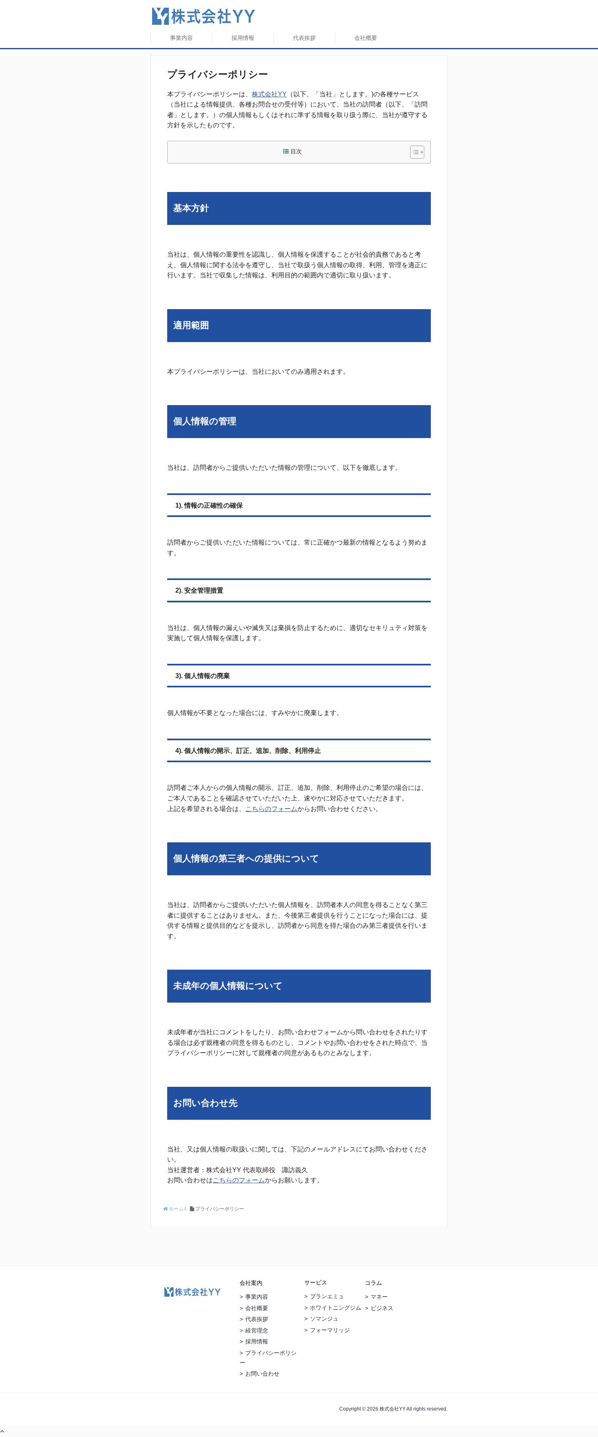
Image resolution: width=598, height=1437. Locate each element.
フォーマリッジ (330, 1330)
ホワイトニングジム (335, 1307)
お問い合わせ (262, 1373)
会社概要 (365, 38)
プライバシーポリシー (268, 1358)
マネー (379, 1296)
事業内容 (181, 38)
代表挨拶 (304, 38)
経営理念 (256, 1330)
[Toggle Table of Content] (413, 152)
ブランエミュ (327, 1296)
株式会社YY (269, 94)
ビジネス (382, 1308)
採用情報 (242, 38)
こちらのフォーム (271, 808)
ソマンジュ (324, 1318)
